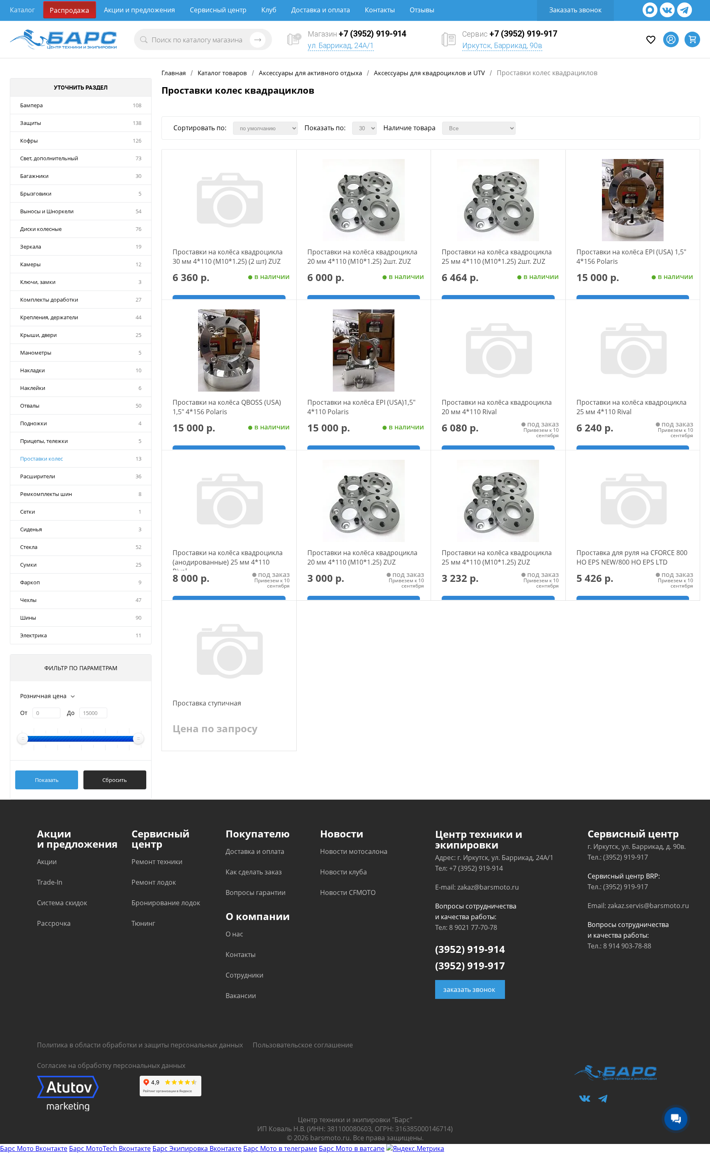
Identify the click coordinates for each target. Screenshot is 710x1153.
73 (138, 158)
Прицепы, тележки (44, 441)
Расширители (37, 476)
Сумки (28, 564)
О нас (234, 934)
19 (138, 246)
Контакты (380, 9)
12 (138, 264)
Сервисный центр (218, 9)
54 (138, 211)
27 (138, 299)
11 (138, 635)
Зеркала (30, 246)
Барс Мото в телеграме (280, 1148)
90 (138, 617)
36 (138, 476)
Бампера (31, 105)
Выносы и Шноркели (47, 211)
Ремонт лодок (153, 882)
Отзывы (422, 9)
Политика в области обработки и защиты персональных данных (140, 1044)
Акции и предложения (139, 9)
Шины (28, 617)
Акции (47, 861)
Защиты (30, 123)
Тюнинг (143, 923)
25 (138, 335)
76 (138, 229)
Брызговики (35, 193)
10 (138, 370)
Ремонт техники (156, 861)
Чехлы (28, 600)
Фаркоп (30, 582)
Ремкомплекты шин (46, 494)
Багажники (34, 176)
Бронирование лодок (165, 902)
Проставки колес (41, 458)
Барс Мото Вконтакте (33, 1148)
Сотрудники (244, 975)
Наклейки (32, 388)
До (70, 713)
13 (138, 458)
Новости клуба (343, 871)
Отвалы (29, 405)
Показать (47, 780)
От (24, 713)
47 (138, 600)
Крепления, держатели (49, 317)
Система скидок (62, 902)
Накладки (32, 370)
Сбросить (114, 780)
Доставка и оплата (320, 9)
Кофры (29, 140)
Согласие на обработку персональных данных (111, 1065)
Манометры (35, 352)
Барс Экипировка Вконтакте (197, 1148)
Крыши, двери (38, 335)
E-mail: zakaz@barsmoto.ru (477, 887)
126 (137, 140)
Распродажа (69, 10)
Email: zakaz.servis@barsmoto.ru (638, 905)
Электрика (33, 635)
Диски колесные (41, 229)
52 (138, 547)
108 (137, 105)
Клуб (269, 9)
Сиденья (31, 529)
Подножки (33, 423)
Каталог (22, 9)
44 (138, 317)
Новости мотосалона (353, 851)
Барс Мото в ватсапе (352, 1148)
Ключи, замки (37, 282)
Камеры (30, 264)
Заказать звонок (575, 9)
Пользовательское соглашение (303, 1044)
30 (138, 176)
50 (138, 405)
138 (137, 123)
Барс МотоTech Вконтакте (110, 1148)
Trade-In (49, 882)
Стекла (28, 547)
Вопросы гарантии (256, 892)
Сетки (27, 511)
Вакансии (241, 995)
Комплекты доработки (49, 299)
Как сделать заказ (254, 871)
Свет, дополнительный (49, 158)
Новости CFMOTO (348, 892)
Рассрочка (54, 923)
